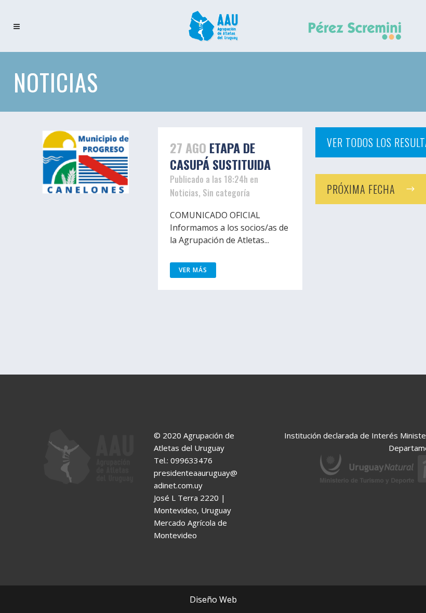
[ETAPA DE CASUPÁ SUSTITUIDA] (86, 162)
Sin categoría (226, 192)
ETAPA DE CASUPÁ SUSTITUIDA (220, 156)
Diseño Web (213, 599)
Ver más (193, 269)
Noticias (184, 192)
